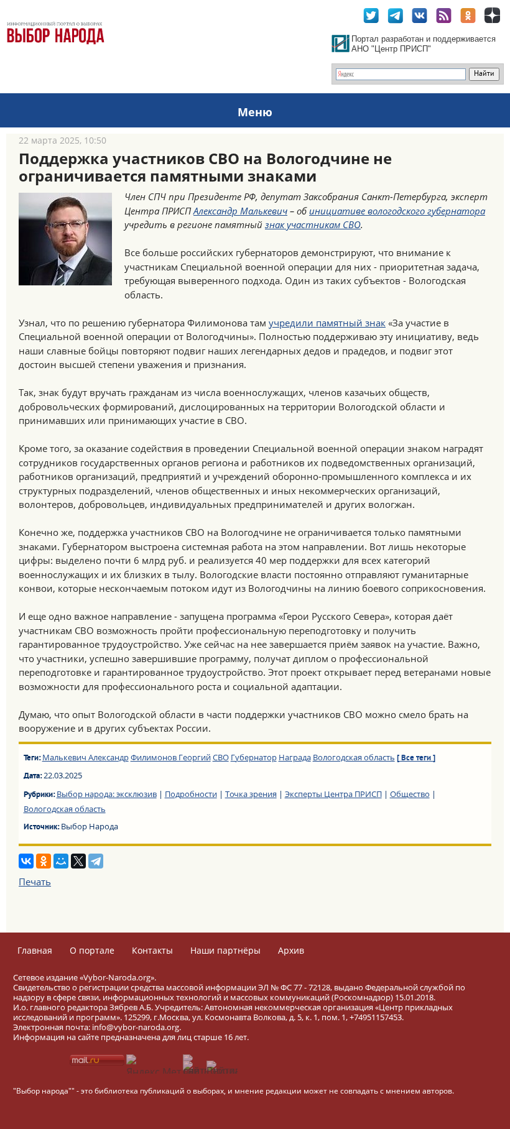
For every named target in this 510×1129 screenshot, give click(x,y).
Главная (34, 950)
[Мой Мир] (60, 861)
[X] (78, 861)
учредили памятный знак (327, 322)
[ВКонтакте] (26, 861)
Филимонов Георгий (171, 757)
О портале (92, 950)
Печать (35, 881)
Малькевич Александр (85, 757)
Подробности (191, 794)
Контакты (152, 950)
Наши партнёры (225, 950)
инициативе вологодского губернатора (397, 211)
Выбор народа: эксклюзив (107, 794)
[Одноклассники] (43, 861)
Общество (410, 794)
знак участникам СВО (313, 224)
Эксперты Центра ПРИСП (333, 794)
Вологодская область (354, 757)
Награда (295, 757)
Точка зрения (251, 794)
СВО (221, 757)
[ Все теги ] (416, 758)
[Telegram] (95, 861)
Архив (291, 950)
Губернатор (254, 757)
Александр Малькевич (240, 211)
